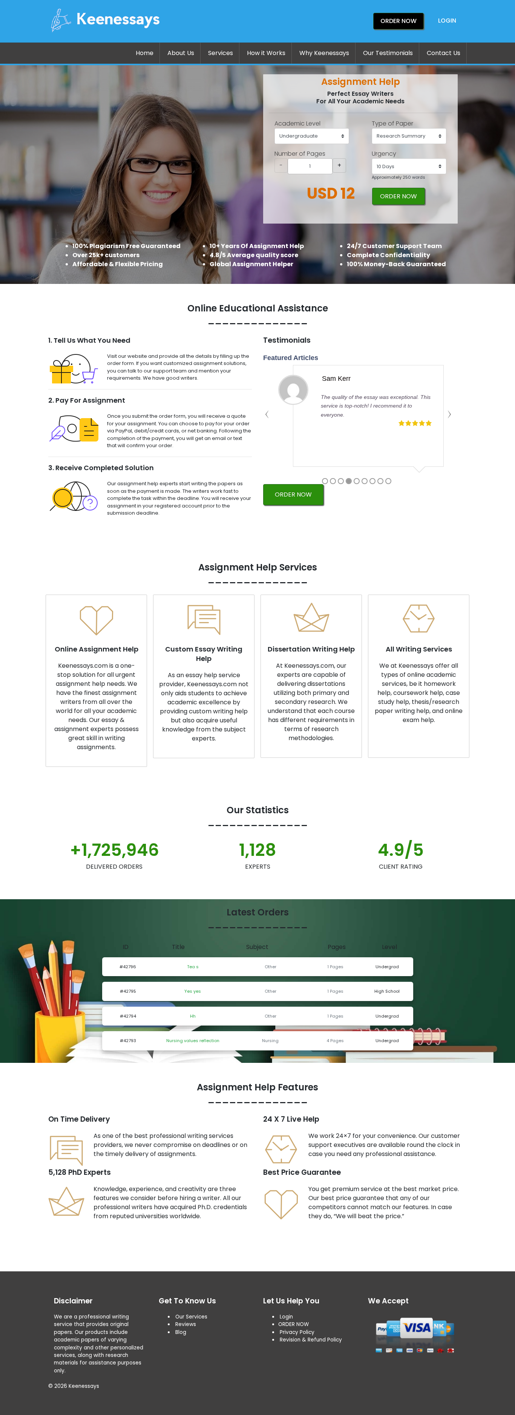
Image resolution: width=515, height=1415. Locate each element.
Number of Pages (299, 153)
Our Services (190, 1316)
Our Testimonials (388, 53)
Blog (180, 1332)
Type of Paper (392, 123)
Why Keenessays (324, 53)
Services (220, 53)
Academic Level (297, 123)
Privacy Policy (297, 1332)
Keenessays (84, 1386)
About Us (180, 53)
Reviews (185, 1324)
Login (447, 20)
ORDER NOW (398, 196)
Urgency (384, 153)
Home (144, 53)
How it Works (266, 53)
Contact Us (443, 53)
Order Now (398, 21)
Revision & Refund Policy (311, 1339)
